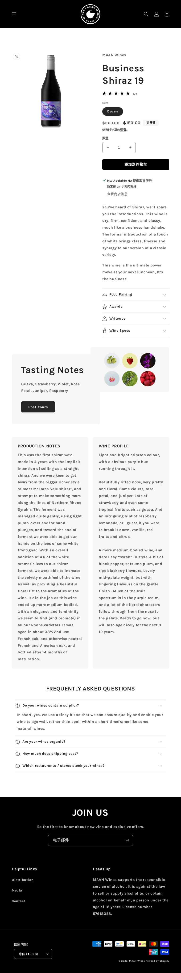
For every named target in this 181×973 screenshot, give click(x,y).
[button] (14, 14)
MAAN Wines (137, 961)
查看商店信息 (117, 194)
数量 (105, 138)
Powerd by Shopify (157, 961)
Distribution (22, 880)
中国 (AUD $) (28, 954)
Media (17, 890)
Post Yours (38, 407)
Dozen (112, 111)
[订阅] (127, 840)
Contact (18, 901)
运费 (123, 130)
